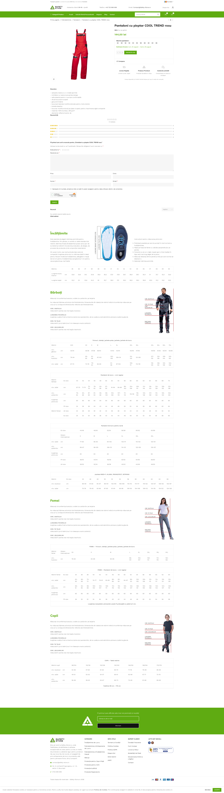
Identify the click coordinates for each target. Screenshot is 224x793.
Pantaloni (76, 20)
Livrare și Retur (133, 750)
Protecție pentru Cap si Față (94, 761)
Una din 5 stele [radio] (62, 150)
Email (115, 181)
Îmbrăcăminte (66, 20)
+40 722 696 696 (111, 7)
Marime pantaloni (122, 41)
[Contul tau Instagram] (152, 742)
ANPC (110, 760)
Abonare (118, 725)
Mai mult (208, 789)
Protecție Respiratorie (92, 772)
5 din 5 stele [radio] (68, 150)
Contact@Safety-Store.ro (142, 7)
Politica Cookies (113, 746)
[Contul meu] (173, 7)
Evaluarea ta (55, 150)
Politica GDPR (112, 750)
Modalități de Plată (134, 753)
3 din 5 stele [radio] (65, 150)
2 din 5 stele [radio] (64, 150)
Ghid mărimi (112, 757)
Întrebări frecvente (134, 742)
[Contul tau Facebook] (149, 742)
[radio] (117, 43)
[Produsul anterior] (168, 20)
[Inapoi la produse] (170, 20)
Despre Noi (111, 753)
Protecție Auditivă (91, 768)
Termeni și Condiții (114, 742)
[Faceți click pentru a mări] (54, 79)
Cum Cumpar (132, 746)
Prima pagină (54, 20)
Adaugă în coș (130, 52)
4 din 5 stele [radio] (67, 150)
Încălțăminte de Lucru (92, 742)
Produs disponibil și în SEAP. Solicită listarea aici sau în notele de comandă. (144, 79)
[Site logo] (56, 7)
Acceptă (217, 789)
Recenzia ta (54, 153)
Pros (51, 173)
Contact (131, 762)
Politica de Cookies (100, 790)
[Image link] (57, 740)
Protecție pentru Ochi (92, 765)
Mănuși (87, 758)
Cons (114, 173)
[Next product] (173, 20)
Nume (53, 181)
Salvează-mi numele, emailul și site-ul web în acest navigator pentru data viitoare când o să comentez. (87, 189)
